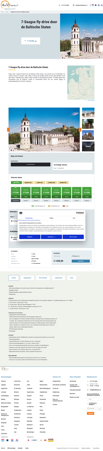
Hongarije (17, 421)
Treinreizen (56, 396)
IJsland (16, 425)
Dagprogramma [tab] (27, 278)
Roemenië (43, 417)
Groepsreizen (56, 381)
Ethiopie (16, 399)
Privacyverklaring (92, 403)
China (3, 430)
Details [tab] (51, 218)
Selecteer (26, 200)
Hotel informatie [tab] (43, 278)
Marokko (29, 421)
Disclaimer (73, 381)
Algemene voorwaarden (86, 448)
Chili (2, 426)
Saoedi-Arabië (44, 421)
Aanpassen (51, 236)
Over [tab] (74, 218)
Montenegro (30, 432)
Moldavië (29, 425)
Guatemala (17, 414)
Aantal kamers (14, 161)
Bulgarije (3, 423)
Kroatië (29, 403)
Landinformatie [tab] (58, 278)
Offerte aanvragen (11, 448)
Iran (28, 381)
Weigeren (29, 236)
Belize (3, 410)
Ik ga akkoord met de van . (93, 403)
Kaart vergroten (91, 100)
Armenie (3, 392)
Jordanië (29, 388)
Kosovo (29, 399)
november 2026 (51, 182)
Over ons (3, 448)
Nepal (41, 381)
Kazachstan (30, 392)
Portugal (42, 414)
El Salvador (17, 388)
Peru (41, 407)
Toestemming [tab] (28, 218)
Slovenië (42, 428)
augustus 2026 (16, 182)
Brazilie (3, 419)
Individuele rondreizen (59, 385)
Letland (29, 410)
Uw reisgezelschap (30, 164)
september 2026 (28, 182)
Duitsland (17, 385)
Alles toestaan (73, 236)
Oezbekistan (43, 392)
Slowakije (42, 432)
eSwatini (16, 396)
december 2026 (63, 182)
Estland (16, 392)
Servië (41, 425)
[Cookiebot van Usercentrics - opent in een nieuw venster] (77, 213)
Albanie (3, 381)
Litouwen (29, 417)
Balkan (3, 399)
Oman (41, 396)
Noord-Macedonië (45, 388)
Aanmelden (90, 413)
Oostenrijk (43, 399)
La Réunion (30, 407)
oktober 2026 (40, 182)
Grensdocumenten (75, 390)
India (15, 428)
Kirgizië (29, 396)
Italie (28, 385)
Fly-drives (55, 388)
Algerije (3, 385)
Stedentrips (56, 392)
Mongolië (29, 428)
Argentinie (4, 388)
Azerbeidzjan (5, 396)
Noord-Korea (43, 385)
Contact (26, 448)
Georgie (16, 407)
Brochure (72, 393)
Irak (15, 432)
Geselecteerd (16, 200)
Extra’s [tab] (71, 278)
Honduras (17, 417)
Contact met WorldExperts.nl (74, 385)
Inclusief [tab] (14, 278)
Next (80, 129)
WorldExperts (91, 404)
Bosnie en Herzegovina (5, 414)
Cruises (55, 404)
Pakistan (42, 403)
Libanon (29, 414)
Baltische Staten (6, 403)
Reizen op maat (74, 397)
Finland (16, 403)
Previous (8, 129)
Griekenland (17, 410)
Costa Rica (17, 381)
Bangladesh (4, 407)
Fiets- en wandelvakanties (58, 400)
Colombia (4, 433)
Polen (41, 410)
